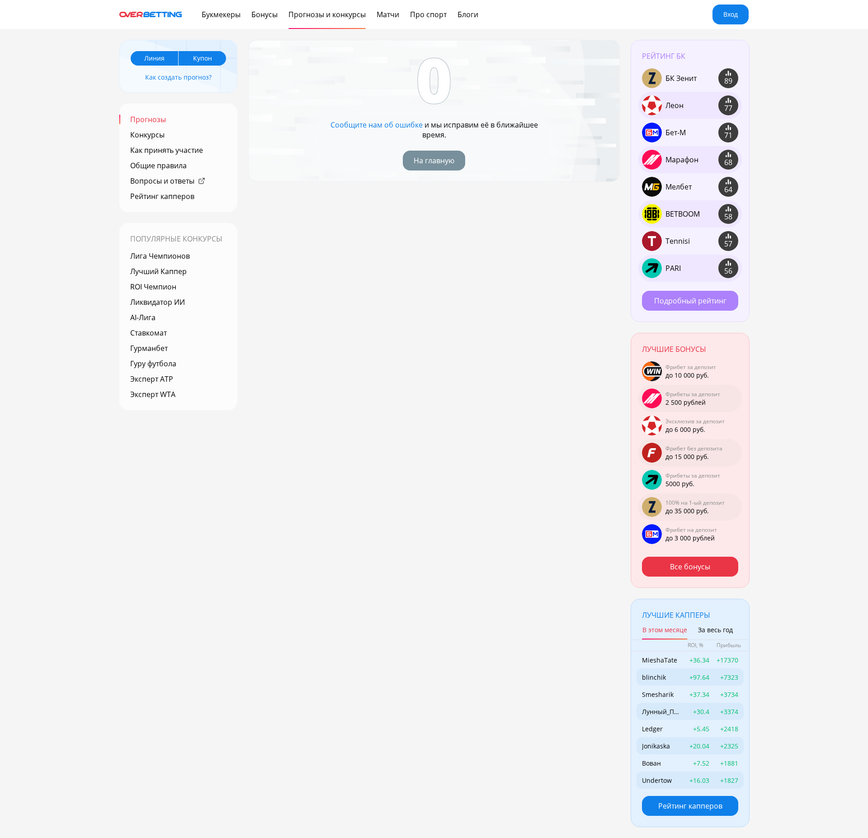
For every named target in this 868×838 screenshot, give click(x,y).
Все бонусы (690, 567)
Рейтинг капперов (162, 196)
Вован (651, 763)
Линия (154, 58)
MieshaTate (659, 660)
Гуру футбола (153, 364)
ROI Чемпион (153, 287)
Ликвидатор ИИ (157, 302)
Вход (730, 14)
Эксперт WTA (152, 394)
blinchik (654, 677)
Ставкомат (148, 333)
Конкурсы (147, 135)
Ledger (652, 728)
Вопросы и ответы (162, 181)
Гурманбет (149, 348)
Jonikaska (656, 746)
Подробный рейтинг (690, 301)
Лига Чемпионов (160, 256)
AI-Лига (143, 317)
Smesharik (658, 694)
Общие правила (158, 165)
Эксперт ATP (151, 379)
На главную (434, 161)
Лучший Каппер (158, 271)
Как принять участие (166, 150)
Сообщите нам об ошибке (376, 125)
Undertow (657, 780)
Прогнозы (148, 119)
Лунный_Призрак (660, 711)
